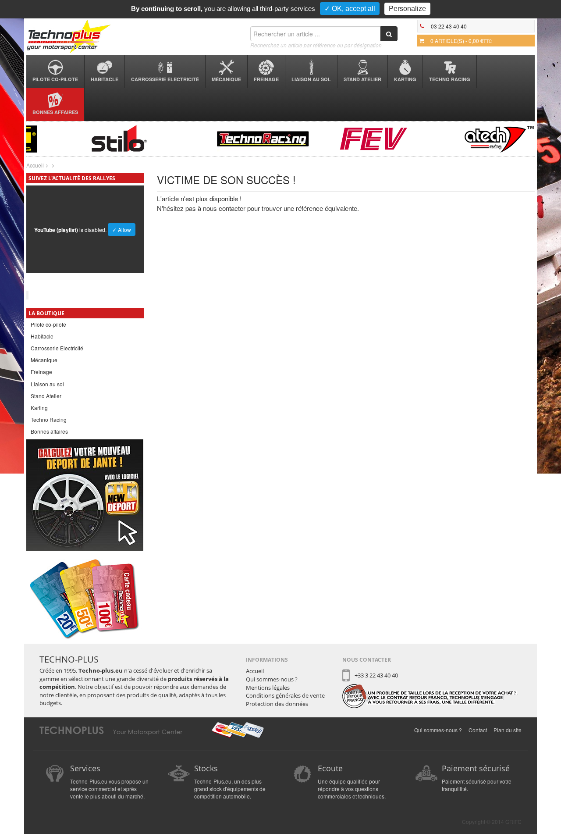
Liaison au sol (311, 79)
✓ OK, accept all (349, 8)
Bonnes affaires (55, 112)
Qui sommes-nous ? (272, 679)
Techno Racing (449, 79)
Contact (478, 730)
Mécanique (226, 79)
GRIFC (513, 821)
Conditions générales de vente (285, 695)
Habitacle (104, 79)
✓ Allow (121, 229)
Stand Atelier (362, 79)
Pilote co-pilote (55, 79)
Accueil (35, 165)
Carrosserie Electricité (165, 79)
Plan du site (508, 730)
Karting (405, 79)
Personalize (407, 8)
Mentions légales (268, 687)
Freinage (266, 79)
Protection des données (277, 704)
